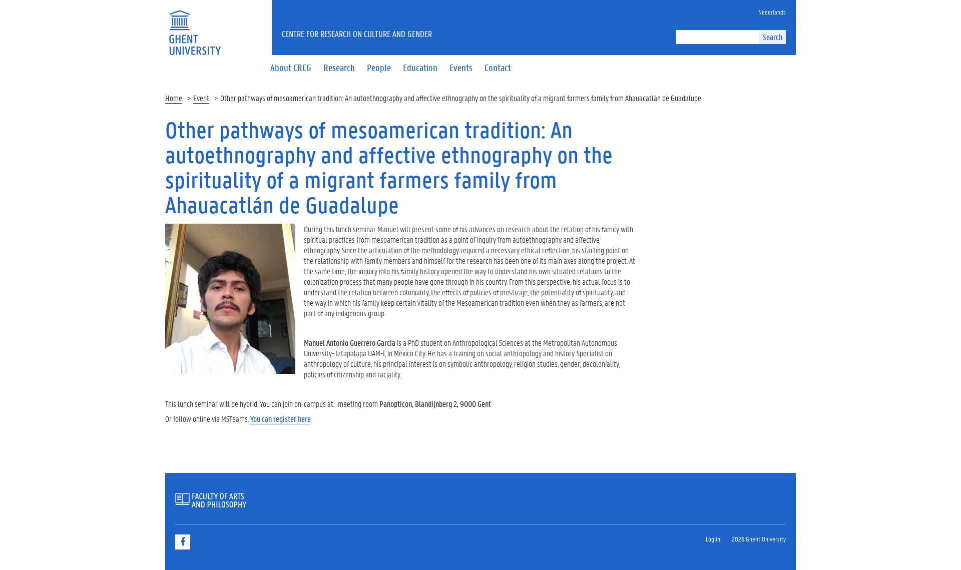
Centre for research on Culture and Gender (357, 33)
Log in (713, 538)
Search (772, 37)
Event (201, 98)
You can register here (280, 418)
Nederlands (772, 12)
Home (173, 98)
